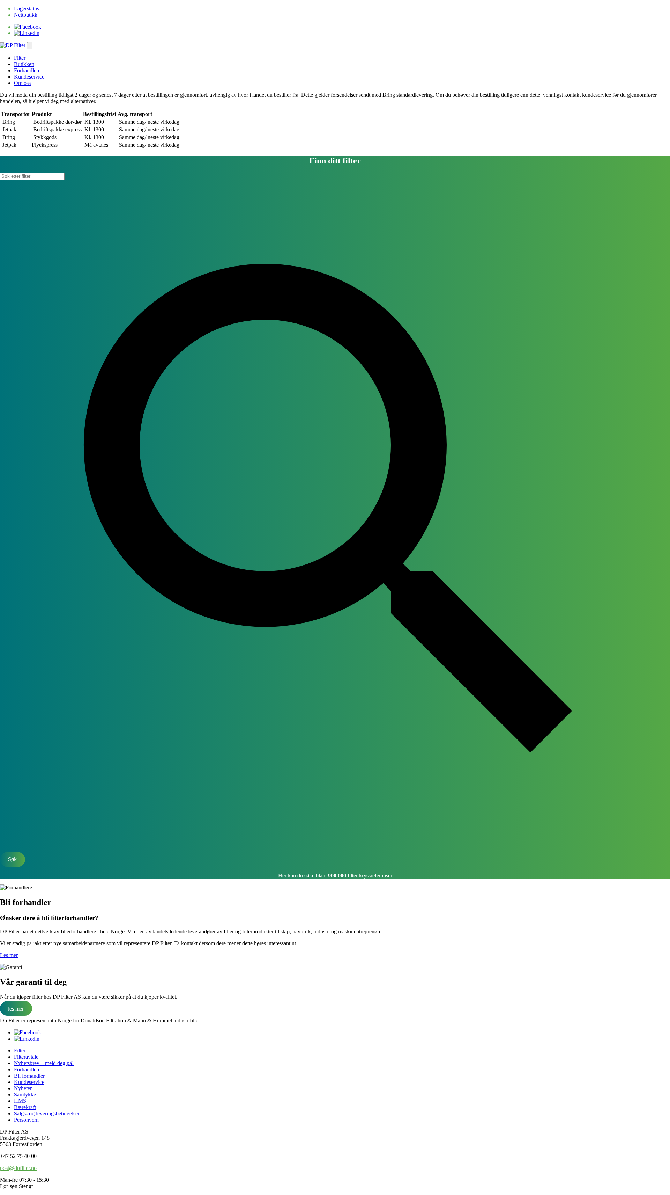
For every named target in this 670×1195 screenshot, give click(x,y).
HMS (20, 1101)
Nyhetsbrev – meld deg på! (44, 1063)
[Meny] (29, 45)
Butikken (24, 64)
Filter (19, 58)
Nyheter (23, 1088)
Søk (12, 859)
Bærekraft (25, 1107)
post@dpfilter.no (18, 1168)
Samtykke (25, 1095)
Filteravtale (26, 1057)
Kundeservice (29, 77)
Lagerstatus (26, 9)
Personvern (26, 1120)
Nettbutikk (25, 15)
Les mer (9, 955)
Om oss (22, 83)
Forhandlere (27, 70)
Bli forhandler (29, 1076)
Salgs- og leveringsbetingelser (47, 1113)
